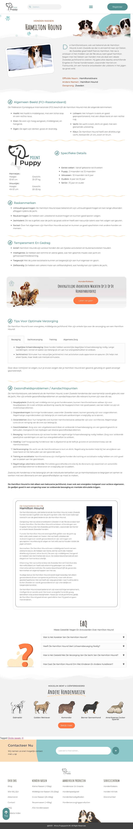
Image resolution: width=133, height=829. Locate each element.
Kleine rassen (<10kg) (42, 786)
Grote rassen (14, 738)
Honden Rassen (39, 781)
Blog (10, 786)
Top (6, 816)
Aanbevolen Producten (74, 781)
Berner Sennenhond (91, 717)
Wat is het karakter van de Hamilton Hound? (65, 637)
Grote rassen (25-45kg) (42, 797)
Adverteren (13, 797)
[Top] (6, 812)
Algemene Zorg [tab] (71, 339)
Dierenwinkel (110, 797)
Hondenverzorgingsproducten (76, 802)
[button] (91, 7)
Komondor (66, 717)
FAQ (10, 808)
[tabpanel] (66, 353)
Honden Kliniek (110, 791)
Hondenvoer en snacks (73, 786)
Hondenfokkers (110, 786)
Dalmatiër (17, 717)
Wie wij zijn (13, 791)
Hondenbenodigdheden (73, 797)
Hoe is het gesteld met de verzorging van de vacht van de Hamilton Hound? (80, 655)
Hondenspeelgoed (71, 791)
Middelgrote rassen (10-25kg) (45, 791)
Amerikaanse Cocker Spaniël (115, 718)
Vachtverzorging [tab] (35, 339)
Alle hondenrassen (40, 808)
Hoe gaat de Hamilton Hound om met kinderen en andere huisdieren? (78, 664)
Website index (14, 813)
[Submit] (115, 751)
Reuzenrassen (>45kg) (42, 802)
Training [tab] (53, 339)
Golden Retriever (42, 717)
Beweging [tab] (16, 339)
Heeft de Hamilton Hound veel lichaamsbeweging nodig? (71, 646)
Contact (11, 802)
